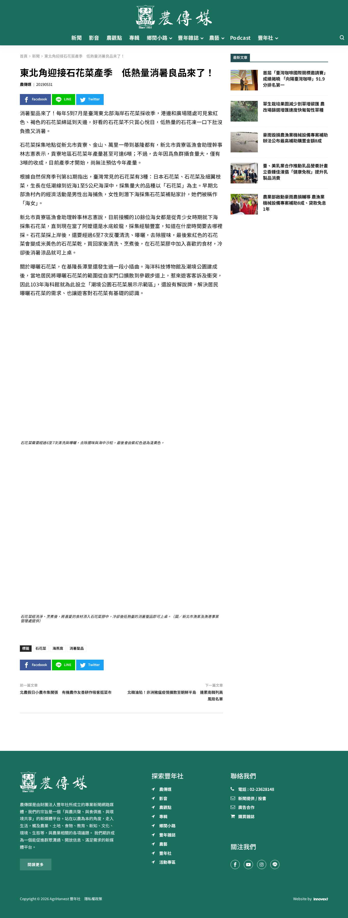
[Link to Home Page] (174, 15)
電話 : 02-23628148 (256, 789)
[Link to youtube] (248, 864)
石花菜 (40, 648)
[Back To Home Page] (68, 782)
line (67, 99)
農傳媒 (25, 84)
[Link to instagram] (261, 864)
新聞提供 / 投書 (252, 798)
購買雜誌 (246, 816)
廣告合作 (246, 807)
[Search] (342, 38)
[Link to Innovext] (321, 899)
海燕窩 (57, 648)
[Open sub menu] (170, 38)
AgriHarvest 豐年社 (65, 899)
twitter (94, 99)
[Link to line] (274, 864)
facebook (39, 99)
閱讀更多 (36, 864)
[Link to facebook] (235, 864)
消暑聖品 (77, 648)
